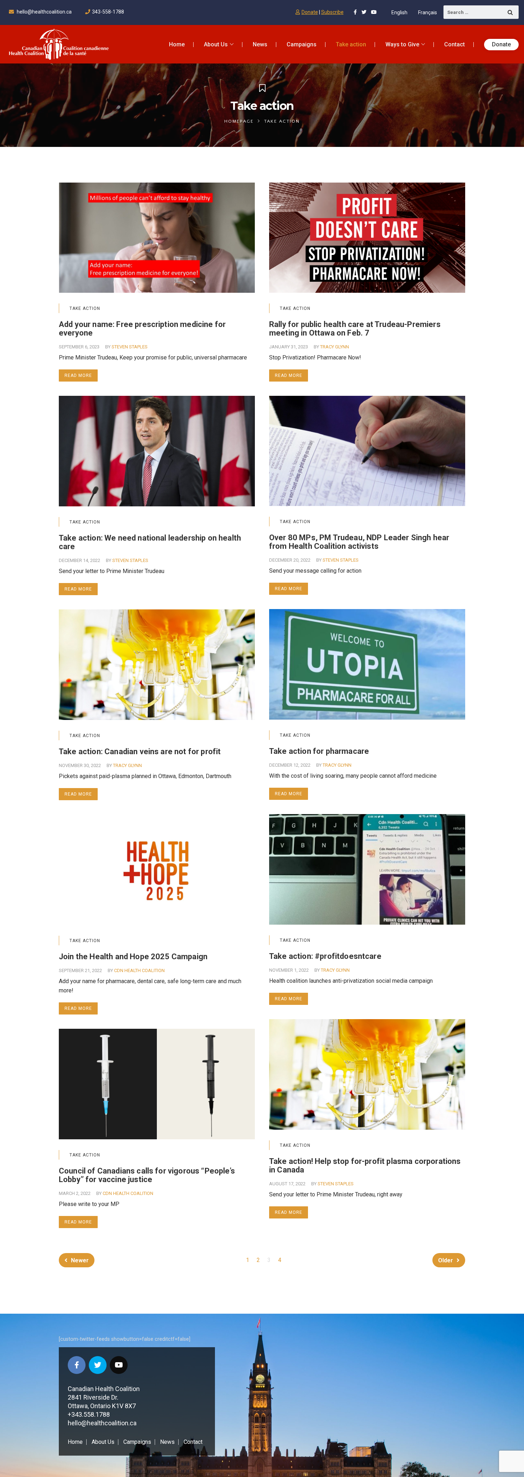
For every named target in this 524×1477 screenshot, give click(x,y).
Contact (193, 1442)
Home (75, 1442)
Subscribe (332, 12)
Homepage (239, 121)
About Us (103, 1442)
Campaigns (137, 1442)
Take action (85, 308)
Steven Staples (130, 346)
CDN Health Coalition (139, 970)
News (167, 1442)
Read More (78, 375)
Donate (310, 12)
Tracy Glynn (334, 346)
